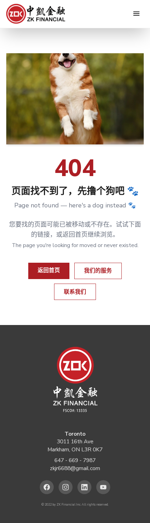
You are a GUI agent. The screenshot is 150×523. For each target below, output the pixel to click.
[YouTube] (103, 487)
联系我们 (75, 292)
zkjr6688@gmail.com (75, 468)
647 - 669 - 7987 (75, 460)
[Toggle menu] (136, 13)
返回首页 (49, 270)
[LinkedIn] (84, 487)
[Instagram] (66, 487)
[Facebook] (47, 487)
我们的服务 (98, 271)
